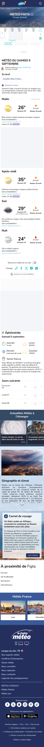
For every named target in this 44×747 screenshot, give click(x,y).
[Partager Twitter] (26, 268)
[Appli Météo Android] (30, 716)
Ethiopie (8, 8)
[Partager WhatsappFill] (36, 268)
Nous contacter (8, 674)
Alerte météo (7, 662)
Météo (2, 8)
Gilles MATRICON (24, 67)
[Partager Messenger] (31, 268)
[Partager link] (16, 268)
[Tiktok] (36, 704)
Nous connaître (8, 666)
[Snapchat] (19, 704)
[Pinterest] (31, 704)
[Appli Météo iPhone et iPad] (13, 716)
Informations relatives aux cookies (23, 728)
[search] (40, 3)
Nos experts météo (10, 654)
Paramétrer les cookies (34, 732)
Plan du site (35, 724)
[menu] (4, 3)
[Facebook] (7, 704)
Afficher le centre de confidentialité (23, 735)
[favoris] (32, 14)
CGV (26, 724)
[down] (22, 505)
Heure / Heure (21, 43)
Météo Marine (7, 689)
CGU (21, 724)
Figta (18, 8)
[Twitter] (13, 704)
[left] (2, 33)
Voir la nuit (35, 99)
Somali (13, 8)
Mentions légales (11, 724)
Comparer (35, 43)
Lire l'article (33, 555)
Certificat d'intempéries (12, 658)
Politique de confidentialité (13, 732)
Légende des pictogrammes (14, 678)
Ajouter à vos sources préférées (24, 274)
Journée (8, 43)
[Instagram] (25, 704)
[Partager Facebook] (21, 268)
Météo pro (6, 693)
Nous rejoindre (8, 670)
